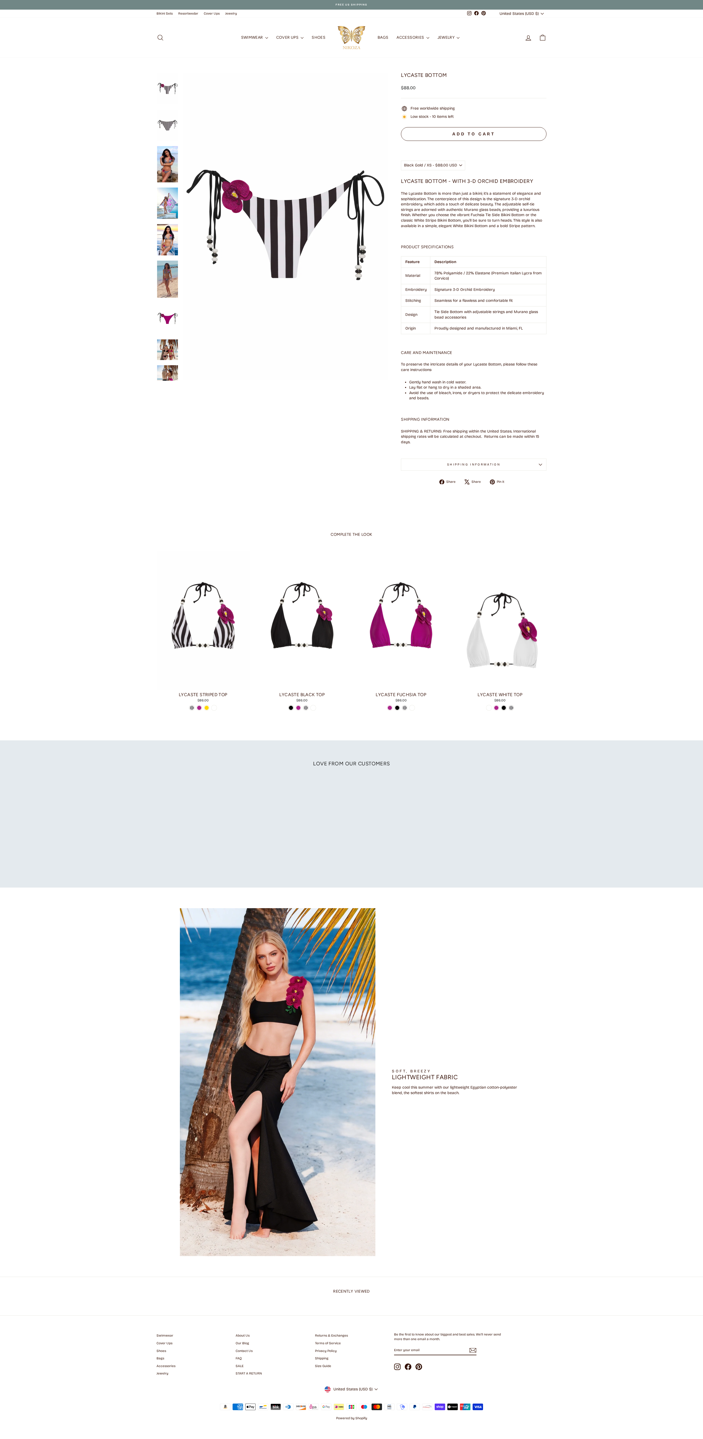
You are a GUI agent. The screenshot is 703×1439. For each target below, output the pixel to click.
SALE (240, 1366)
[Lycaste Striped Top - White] (214, 707)
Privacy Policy (326, 1351)
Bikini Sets (165, 13)
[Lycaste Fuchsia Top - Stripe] (404, 707)
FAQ (239, 1358)
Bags (383, 37)
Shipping (321, 1358)
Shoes (318, 37)
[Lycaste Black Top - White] (313, 707)
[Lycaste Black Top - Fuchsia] (298, 707)
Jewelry (231, 13)
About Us (243, 1335)
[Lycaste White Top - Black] (503, 707)
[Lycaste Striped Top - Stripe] (191, 707)
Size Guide (323, 1366)
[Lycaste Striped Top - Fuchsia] (199, 707)
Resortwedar (188, 13)
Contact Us (244, 1351)
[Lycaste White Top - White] (489, 707)
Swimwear (252, 37)
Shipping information (473, 464)
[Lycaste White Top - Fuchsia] (496, 707)
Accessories (411, 37)
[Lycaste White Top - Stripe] (511, 707)
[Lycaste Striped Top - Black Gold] (206, 707)
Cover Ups (212, 13)
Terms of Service (328, 1343)
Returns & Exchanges (331, 1335)
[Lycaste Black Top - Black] (291, 707)
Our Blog (242, 1343)
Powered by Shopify (351, 1418)
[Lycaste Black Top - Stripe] (305, 707)
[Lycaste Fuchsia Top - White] (412, 707)
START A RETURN (249, 1373)
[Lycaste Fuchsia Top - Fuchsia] (389, 707)
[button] (473, 146)
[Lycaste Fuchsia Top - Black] (397, 707)
